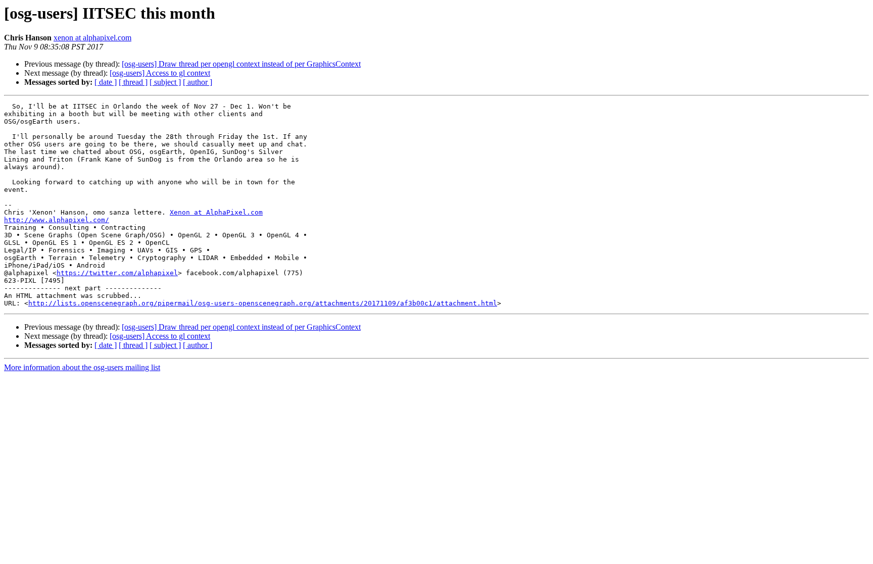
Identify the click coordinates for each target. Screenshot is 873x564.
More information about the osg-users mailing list (82, 367)
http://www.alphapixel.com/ (56, 220)
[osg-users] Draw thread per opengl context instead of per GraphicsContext (241, 64)
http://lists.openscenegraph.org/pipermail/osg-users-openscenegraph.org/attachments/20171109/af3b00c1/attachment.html (262, 303)
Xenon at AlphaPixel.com (216, 212)
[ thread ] (133, 82)
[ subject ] (165, 82)
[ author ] (197, 82)
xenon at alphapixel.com (92, 37)
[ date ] (105, 82)
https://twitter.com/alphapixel (117, 273)
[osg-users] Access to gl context (160, 73)
